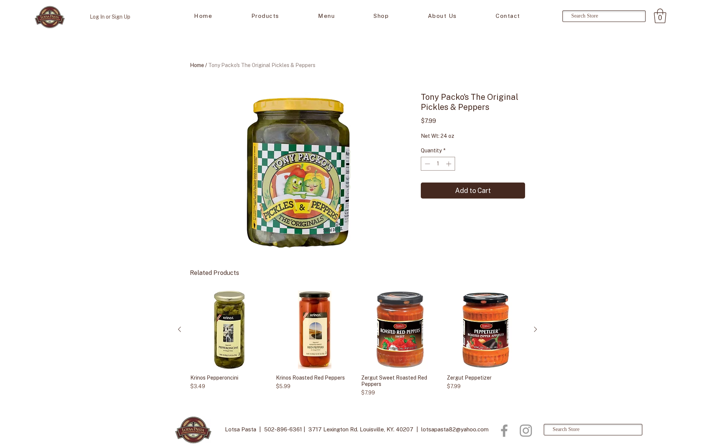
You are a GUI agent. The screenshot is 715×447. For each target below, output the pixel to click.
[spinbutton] (438, 163)
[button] (660, 16)
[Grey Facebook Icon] (504, 430)
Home (197, 65)
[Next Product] (535, 329)
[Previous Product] (179, 329)
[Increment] (449, 163)
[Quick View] (229, 330)
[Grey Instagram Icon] (526, 430)
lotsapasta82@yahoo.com (455, 429)
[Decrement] (426, 163)
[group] (357, 343)
